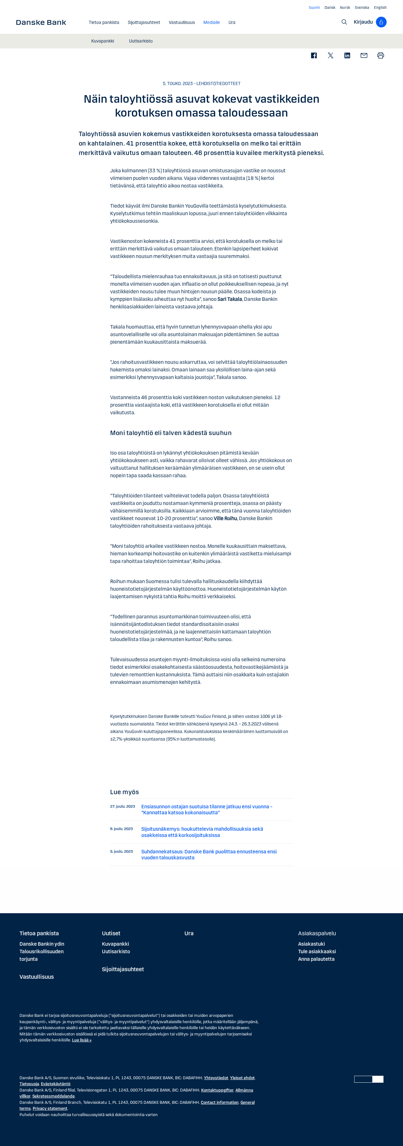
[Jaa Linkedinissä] (347, 56)
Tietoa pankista (39, 933)
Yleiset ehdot (242, 1077)
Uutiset (111, 933)
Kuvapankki (115, 944)
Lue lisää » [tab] (82, 1040)
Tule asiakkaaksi (317, 951)
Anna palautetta (316, 959)
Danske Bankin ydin (42, 944)
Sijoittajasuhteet (123, 969)
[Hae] (344, 22)
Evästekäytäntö (55, 1083)
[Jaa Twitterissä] (330, 56)
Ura (189, 933)
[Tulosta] (380, 56)
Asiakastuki (311, 944)
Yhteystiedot (216, 1077)
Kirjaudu (363, 22)
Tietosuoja (29, 1083)
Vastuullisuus (37, 976)
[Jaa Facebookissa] (313, 56)
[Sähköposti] (363, 56)
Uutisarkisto (116, 951)
